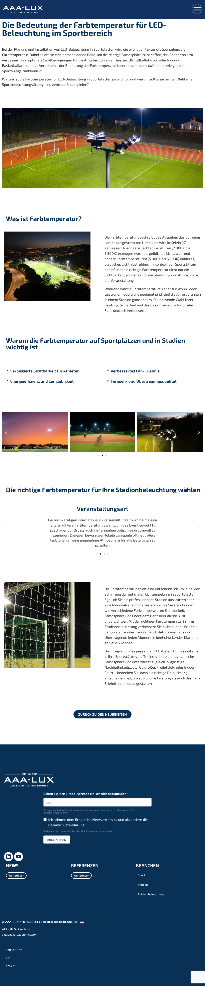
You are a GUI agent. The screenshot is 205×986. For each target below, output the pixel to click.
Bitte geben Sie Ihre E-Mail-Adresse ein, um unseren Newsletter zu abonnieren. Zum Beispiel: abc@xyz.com (89, 811)
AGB (8, 958)
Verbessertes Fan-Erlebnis (135, 370)
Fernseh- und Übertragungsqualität (144, 381)
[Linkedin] (8, 856)
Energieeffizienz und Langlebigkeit (42, 381)
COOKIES (10, 966)
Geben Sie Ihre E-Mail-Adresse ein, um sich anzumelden (85, 793)
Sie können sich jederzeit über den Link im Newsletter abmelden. (78, 831)
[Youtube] (18, 856)
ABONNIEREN (56, 840)
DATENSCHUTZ (14, 950)
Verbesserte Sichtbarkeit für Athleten (44, 370)
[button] (52, 371)
